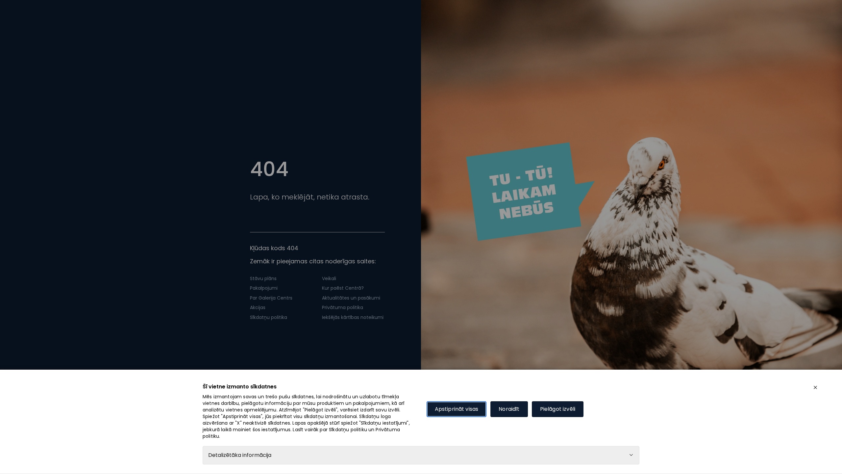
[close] (815, 387)
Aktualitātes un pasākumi (351, 298)
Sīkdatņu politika (268, 317)
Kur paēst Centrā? (343, 288)
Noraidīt (509, 409)
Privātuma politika (342, 307)
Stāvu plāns (263, 278)
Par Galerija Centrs (271, 298)
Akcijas (257, 307)
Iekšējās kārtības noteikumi (353, 317)
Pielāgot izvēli (557, 409)
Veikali (329, 278)
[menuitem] (281, 279)
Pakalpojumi (264, 288)
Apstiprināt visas (457, 409)
